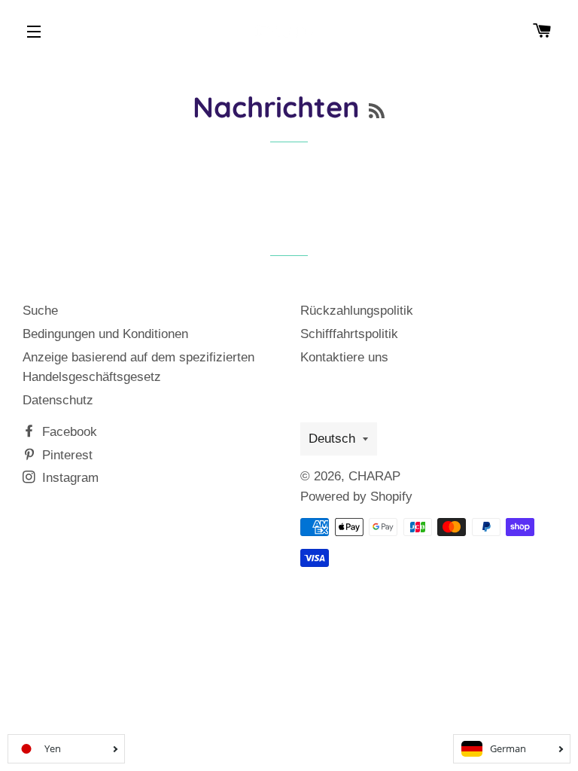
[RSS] (376, 111)
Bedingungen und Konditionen (105, 334)
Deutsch (332, 438)
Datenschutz (58, 400)
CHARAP (374, 476)
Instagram (68, 478)
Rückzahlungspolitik (356, 310)
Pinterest (65, 455)
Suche (40, 310)
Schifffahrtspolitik (349, 334)
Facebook (67, 432)
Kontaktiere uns (344, 357)
